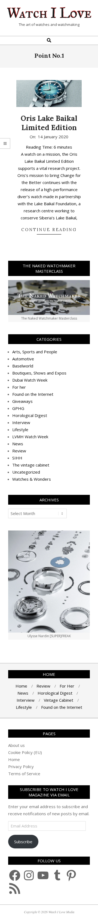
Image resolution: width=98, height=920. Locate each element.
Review (19, 450)
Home (14, 759)
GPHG (18, 408)
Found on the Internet (32, 394)
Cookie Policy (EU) (25, 752)
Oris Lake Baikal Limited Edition (49, 123)
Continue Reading (49, 229)
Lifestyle (20, 429)
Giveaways (22, 401)
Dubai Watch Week (29, 380)
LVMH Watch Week (30, 436)
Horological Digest (29, 415)
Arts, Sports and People (34, 351)
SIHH (17, 458)
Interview (21, 422)
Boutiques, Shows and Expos (39, 373)
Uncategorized (26, 472)
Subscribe (23, 841)
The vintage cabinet (30, 465)
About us (16, 745)
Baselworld (22, 366)
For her (19, 387)
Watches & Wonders (31, 479)
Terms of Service (24, 773)
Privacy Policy (21, 766)
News (17, 443)
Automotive (23, 358)
